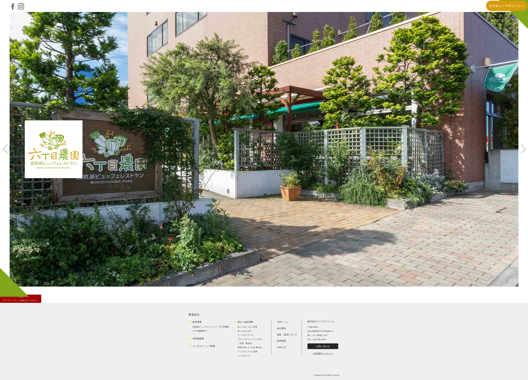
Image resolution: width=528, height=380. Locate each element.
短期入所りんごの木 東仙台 (250, 347)
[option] (264, 149)
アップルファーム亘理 (247, 351)
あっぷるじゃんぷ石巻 (247, 327)
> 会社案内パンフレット (322, 353)
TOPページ (282, 322)
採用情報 (281, 341)
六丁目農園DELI (200, 331)
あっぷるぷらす (244, 331)
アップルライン (244, 356)
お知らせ (281, 347)
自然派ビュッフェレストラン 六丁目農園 (211, 327)
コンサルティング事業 (204, 346)
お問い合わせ (323, 346)
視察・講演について (287, 334)
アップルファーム (245, 335)
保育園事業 (198, 338)
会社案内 (281, 328)
